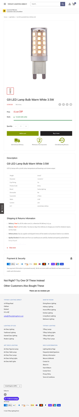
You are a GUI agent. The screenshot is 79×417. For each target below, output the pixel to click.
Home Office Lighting (49, 310)
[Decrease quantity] (16, 126)
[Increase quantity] (26, 126)
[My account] (70, 4)
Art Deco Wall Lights (10, 361)
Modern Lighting (9, 339)
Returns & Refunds (48, 358)
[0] (73, 4)
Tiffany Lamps (47, 329)
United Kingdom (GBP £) (11, 386)
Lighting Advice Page (49, 349)
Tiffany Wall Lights (48, 335)
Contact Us (46, 361)
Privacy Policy (47, 374)
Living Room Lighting (49, 316)
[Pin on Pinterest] (63, 104)
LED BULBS (10, 104)
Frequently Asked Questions (51, 352)
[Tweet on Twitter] (67, 104)
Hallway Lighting (48, 306)
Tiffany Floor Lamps (49, 339)
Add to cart (22, 133)
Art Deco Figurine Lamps (11, 349)
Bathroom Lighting (48, 319)
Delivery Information (49, 355)
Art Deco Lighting (9, 329)
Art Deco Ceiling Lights (10, 358)
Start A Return (47, 368)
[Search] (62, 4)
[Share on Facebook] (59, 104)
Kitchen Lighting (48, 313)
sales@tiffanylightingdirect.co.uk (13, 316)
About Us (45, 364)
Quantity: (10, 126)
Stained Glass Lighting (10, 335)
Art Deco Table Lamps (10, 352)
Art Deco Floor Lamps (10, 355)
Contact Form (47, 371)
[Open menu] (5, 4)
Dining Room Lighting (49, 303)
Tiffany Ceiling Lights (49, 332)
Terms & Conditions (49, 377)
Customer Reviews (14, 10)
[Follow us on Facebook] (5, 394)
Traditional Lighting (10, 332)
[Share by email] (70, 104)
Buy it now (56, 133)
